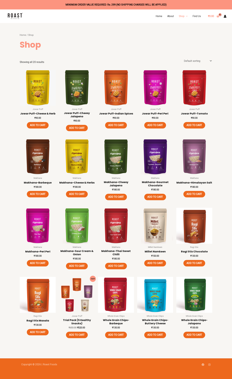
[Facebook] (203, 364)
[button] (186, 16)
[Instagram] (209, 364)
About (170, 16)
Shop (181, 16)
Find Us (197, 16)
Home (159, 16)
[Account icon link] (225, 16)
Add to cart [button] (37, 125)
